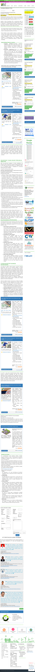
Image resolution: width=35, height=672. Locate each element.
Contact (33, 5)
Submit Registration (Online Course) (7, 106)
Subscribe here (27, 196)
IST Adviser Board (4, 645)
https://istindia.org (30, 651)
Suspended (31, 16)
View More (21, 608)
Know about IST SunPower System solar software (16, 88)
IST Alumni (3, 649)
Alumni (25, 5)
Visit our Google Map (29, 144)
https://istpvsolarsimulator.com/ (15, 666)
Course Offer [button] (20, 5)
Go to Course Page (18, 106)
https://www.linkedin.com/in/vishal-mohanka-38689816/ (11, 553)
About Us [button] (15, 5)
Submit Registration (4, 412)
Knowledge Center (4, 650)
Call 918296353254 (31, 668)
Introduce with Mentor (7, 314)
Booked (31, 19)
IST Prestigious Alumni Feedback (8, 468)
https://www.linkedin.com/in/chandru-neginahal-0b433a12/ (11, 606)
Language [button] (8, 5)
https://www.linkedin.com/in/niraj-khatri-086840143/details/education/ (8, 578)
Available (31, 24)
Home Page (18, 19)
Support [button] (28, 5)
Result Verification (4, 647)
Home (12, 5)
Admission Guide (4, 646)
